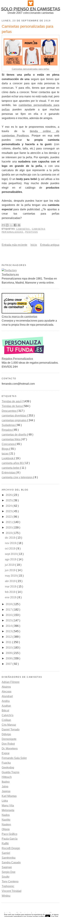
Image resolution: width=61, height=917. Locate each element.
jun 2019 (10, 570)
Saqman (7, 867)
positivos (31, 232)
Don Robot (8, 743)
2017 (9, 609)
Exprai (5, 753)
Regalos (7, 429)
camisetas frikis (11, 439)
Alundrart (7, 696)
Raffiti (5, 843)
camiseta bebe (11, 467)
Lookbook (8, 458)
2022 (9, 516)
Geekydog (8, 767)
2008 (9, 658)
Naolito (6, 819)
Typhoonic (8, 886)
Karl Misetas (9, 796)
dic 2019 (10, 537)
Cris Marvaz (9, 724)
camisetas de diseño (14, 434)
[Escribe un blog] (7, 225)
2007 (9, 663)
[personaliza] (23, 354)
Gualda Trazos (10, 772)
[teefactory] (9, 270)
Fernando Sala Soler (14, 758)
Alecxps (6, 691)
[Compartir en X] (11, 225)
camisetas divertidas (14, 415)
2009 (9, 653)
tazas (5, 453)
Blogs (5, 448)
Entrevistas (9, 472)
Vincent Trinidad (11, 891)
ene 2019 (11, 597)
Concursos (8, 444)
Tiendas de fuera (12, 406)
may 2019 (11, 575)
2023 (9, 511)
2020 (9, 527)
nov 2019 (11, 543)
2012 (9, 636)
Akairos (6, 686)
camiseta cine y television (17, 477)
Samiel (6, 853)
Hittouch (7, 777)
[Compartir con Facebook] (15, 225)
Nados (6, 815)
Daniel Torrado (10, 729)
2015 (9, 620)
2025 (9, 500)
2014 (9, 625)
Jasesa (6, 791)
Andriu (6, 701)
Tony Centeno (10, 881)
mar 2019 (11, 586)
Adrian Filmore (10, 682)
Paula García (9, 838)
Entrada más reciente (14, 244)
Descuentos (9, 410)
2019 (9, 533)
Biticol (5, 710)
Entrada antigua (49, 244)
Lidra (5, 800)
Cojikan (6, 720)
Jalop (5, 786)
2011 (9, 642)
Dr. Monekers (10, 748)
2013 (9, 631)
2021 (9, 522)
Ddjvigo (6, 734)
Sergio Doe (8, 872)
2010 (9, 647)
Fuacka (6, 762)
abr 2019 (10, 581)
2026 (9, 495)
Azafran (6, 705)
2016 (9, 615)
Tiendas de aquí (12, 401)
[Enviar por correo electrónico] (3, 225)
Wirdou (6, 895)
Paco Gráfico (9, 834)
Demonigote (9, 739)
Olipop (6, 829)
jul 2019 (10, 564)
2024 (9, 505)
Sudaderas (9, 425)
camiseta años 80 (13, 463)
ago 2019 (11, 559)
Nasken (6, 824)
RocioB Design (11, 848)
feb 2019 (10, 592)
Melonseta (8, 810)
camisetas (23, 229)
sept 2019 (11, 554)
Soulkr (5, 876)
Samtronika (8, 857)
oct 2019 (10, 548)
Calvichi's (7, 715)
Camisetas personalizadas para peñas (30, 69)
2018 (9, 604)
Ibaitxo (6, 781)
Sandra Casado (11, 862)
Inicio (33, 244)
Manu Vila (8, 805)
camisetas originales (14, 420)
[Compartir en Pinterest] (19, 225)
